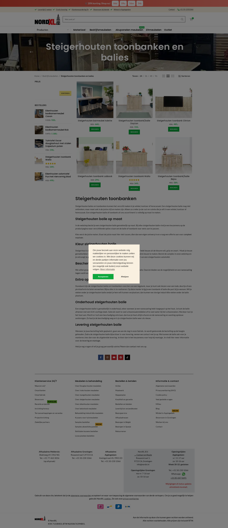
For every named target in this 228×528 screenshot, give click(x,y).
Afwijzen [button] (125, 277)
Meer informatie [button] (107, 269)
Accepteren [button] (103, 277)
